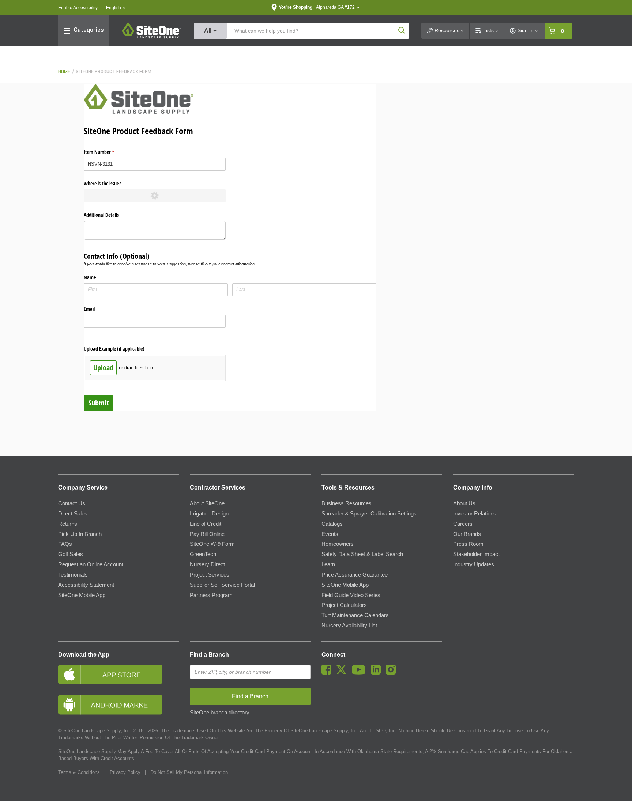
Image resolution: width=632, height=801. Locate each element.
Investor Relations (474, 514)
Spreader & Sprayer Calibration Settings (369, 514)
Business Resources (346, 503)
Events (329, 534)
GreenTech (203, 554)
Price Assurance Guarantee (354, 575)
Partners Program (211, 595)
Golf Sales (70, 554)
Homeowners (337, 544)
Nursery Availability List (349, 625)
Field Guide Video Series (350, 595)
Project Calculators (344, 605)
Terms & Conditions (79, 772)
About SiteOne (207, 503)
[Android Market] (118, 704)
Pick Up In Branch (80, 534)
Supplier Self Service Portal (222, 585)
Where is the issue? (102, 183)
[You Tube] (360, 673)
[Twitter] (343, 673)
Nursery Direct (207, 564)
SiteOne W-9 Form (212, 544)
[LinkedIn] (377, 673)
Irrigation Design (209, 514)
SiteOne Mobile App (81, 595)
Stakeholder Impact (476, 554)
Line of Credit (205, 524)
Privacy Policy (125, 772)
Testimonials (73, 575)
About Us (464, 503)
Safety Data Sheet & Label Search (362, 554)
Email (89, 308)
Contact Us (71, 503)
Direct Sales (72, 514)
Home (64, 72)
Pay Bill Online (207, 534)
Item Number (107, 151)
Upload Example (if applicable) (114, 348)
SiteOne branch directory (219, 712)
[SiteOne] (151, 37)
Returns (67, 524)
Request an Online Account (90, 564)
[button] (115, 8)
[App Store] (118, 674)
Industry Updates (473, 564)
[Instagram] (392, 673)
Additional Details (101, 214)
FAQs (65, 544)
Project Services (209, 575)
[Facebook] (328, 673)
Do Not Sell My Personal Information (189, 772)
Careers (463, 524)
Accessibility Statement (86, 585)
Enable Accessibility (78, 7)
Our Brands (467, 534)
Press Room (468, 544)
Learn (328, 564)
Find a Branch (209, 654)
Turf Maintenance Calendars (355, 615)
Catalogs (332, 524)
